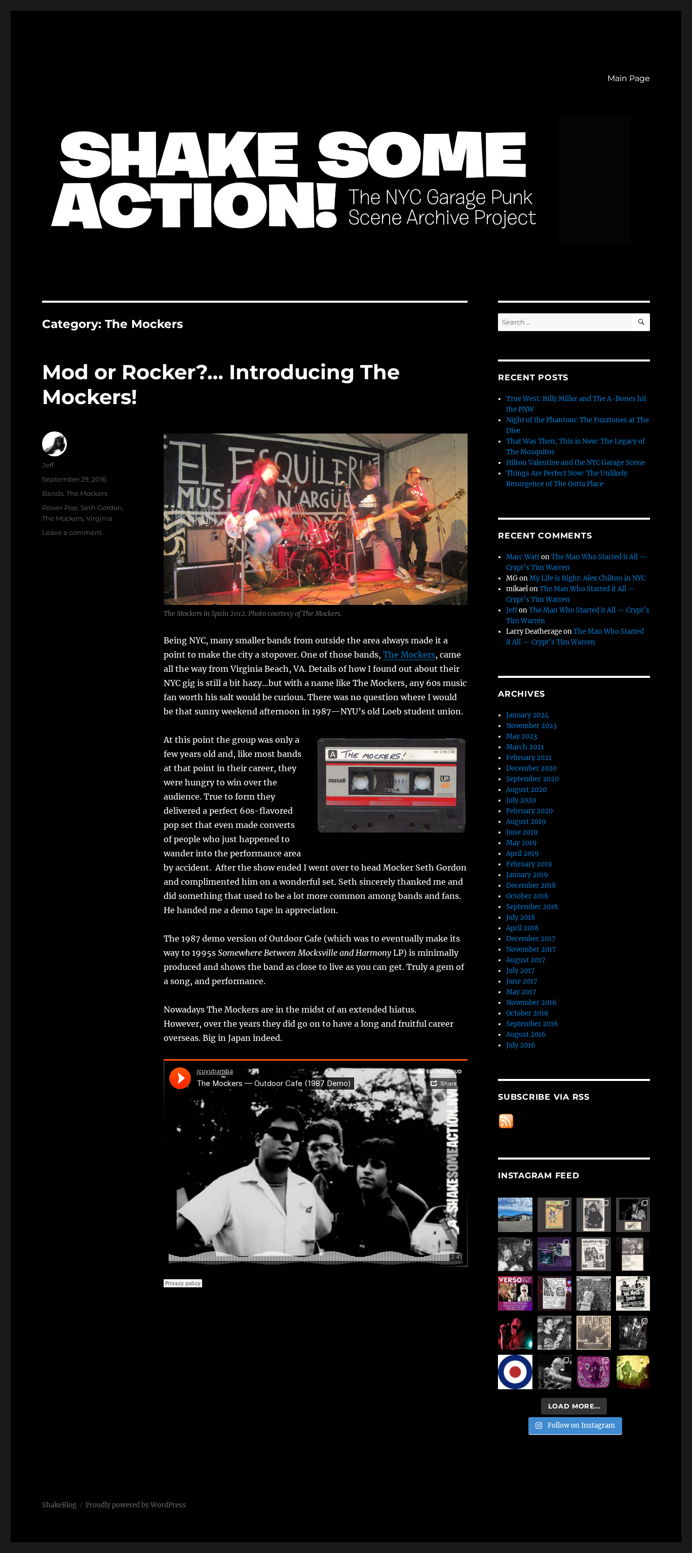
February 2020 (529, 811)
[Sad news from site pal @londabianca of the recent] (633, 1372)
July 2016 (520, 1045)
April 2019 (522, 853)
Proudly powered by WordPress (136, 1505)
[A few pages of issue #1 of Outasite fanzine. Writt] (593, 1254)
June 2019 (522, 832)
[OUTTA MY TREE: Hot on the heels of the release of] (593, 1372)
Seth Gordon (101, 507)
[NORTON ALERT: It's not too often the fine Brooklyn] (515, 1293)
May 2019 (521, 843)
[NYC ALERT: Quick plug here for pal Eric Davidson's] (633, 1293)
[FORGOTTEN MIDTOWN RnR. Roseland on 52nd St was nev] (593, 1215)
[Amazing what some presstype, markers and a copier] (554, 1293)
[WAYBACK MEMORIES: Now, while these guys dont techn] (593, 1333)
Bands (52, 493)
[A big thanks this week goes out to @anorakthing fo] (633, 1333)
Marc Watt (523, 557)
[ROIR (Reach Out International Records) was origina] (554, 1215)
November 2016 (531, 1002)
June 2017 (521, 981)
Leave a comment (72, 532)
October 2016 (527, 1013)
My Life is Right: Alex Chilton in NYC (587, 578)
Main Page (628, 78)
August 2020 (526, 789)
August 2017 (526, 960)
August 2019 (526, 821)
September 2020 (532, 779)
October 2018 (527, 896)
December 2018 (531, 885)
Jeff (48, 465)
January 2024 (527, 715)
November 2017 (531, 949)
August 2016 (526, 1034)
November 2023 (531, 725)
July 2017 (520, 970)
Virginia (99, 518)
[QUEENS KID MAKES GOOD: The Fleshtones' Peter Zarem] (633, 1254)
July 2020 (521, 800)
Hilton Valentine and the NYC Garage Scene (575, 462)
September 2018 (532, 906)
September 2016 (532, 1024)
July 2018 (520, 917)
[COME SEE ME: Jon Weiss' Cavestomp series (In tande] (515, 1254)
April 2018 (522, 928)
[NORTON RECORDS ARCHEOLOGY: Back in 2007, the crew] (515, 1215)
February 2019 (529, 864)
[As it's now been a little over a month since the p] (554, 1372)
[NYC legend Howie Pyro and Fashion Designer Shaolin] (554, 1333)
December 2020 (531, 768)
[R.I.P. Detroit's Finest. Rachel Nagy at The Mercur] (515, 1333)
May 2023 (521, 736)
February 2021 (529, 757)
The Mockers (409, 654)
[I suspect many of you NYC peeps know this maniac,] (593, 1293)
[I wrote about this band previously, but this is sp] (554, 1254)
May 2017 (521, 992)
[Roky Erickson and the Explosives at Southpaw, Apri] (633, 1215)
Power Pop (60, 507)
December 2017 (531, 938)
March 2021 (525, 747)
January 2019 (527, 875)
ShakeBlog (59, 1505)
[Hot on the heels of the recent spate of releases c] (515, 1372)
